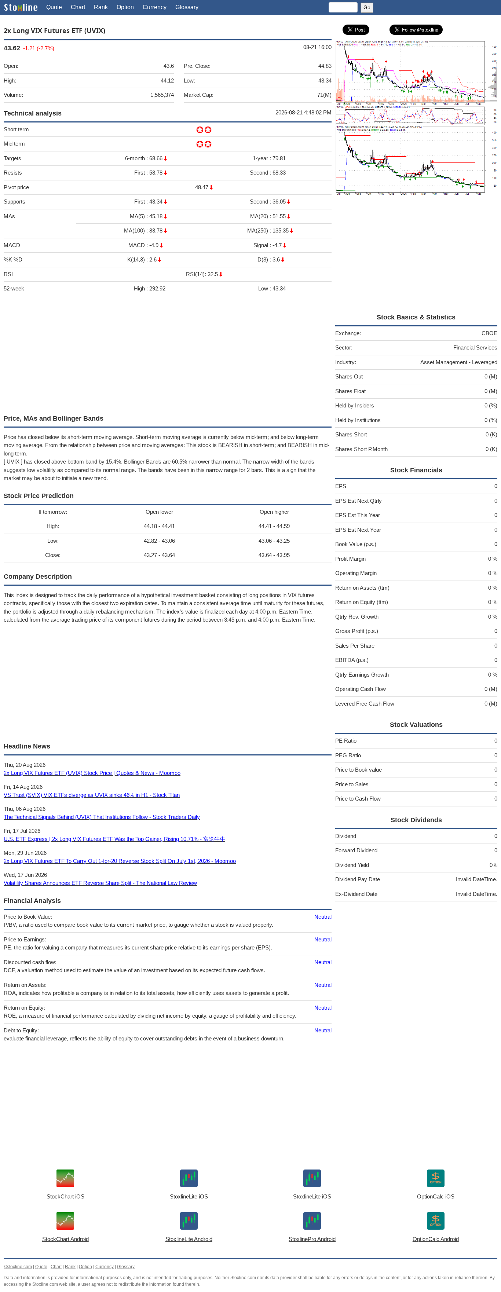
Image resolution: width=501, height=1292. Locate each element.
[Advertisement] (168, 353)
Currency (155, 7)
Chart (78, 7)
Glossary (186, 7)
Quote (54, 7)
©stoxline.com (18, 1266)
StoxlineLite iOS (189, 1196)
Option (125, 7)
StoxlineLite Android (188, 1239)
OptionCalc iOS (435, 1196)
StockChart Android (65, 1239)
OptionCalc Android (436, 1239)
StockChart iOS (65, 1196)
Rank (101, 7)
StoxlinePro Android (312, 1239)
